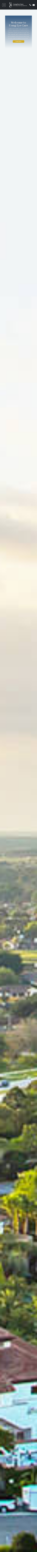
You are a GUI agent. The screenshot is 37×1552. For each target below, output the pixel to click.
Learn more (19, 41)
